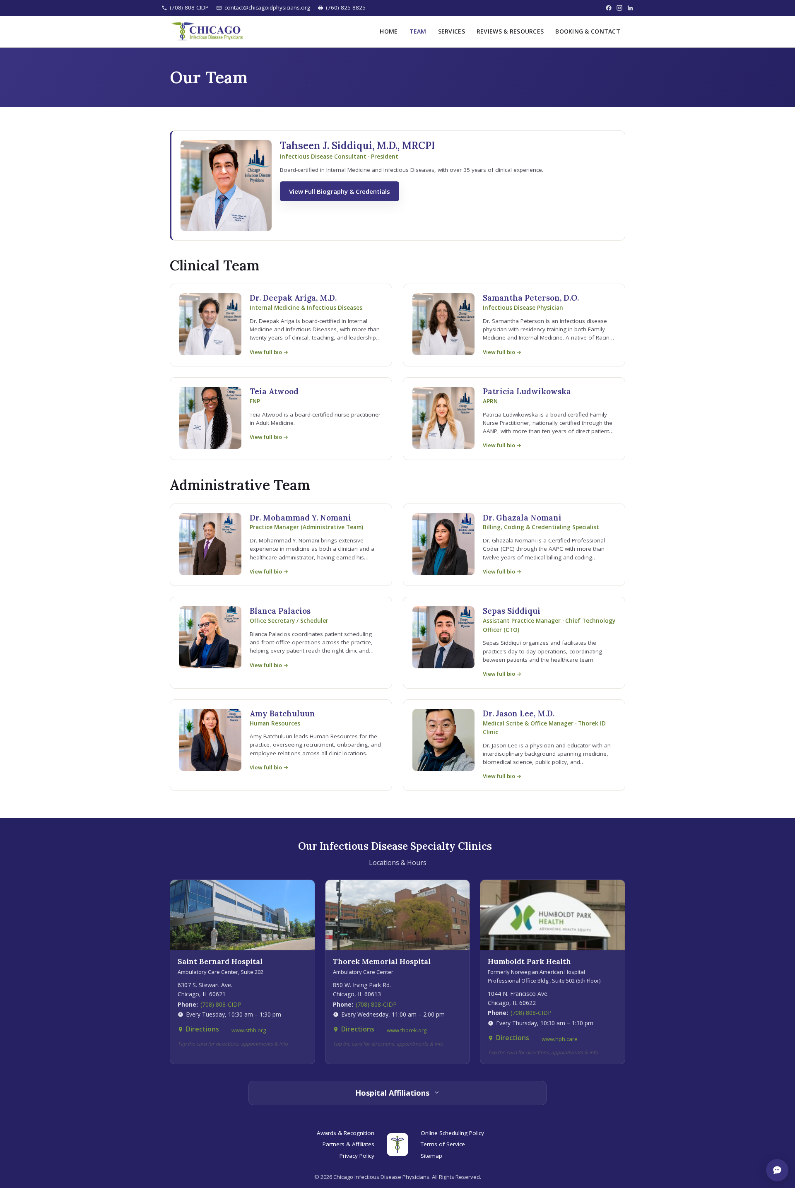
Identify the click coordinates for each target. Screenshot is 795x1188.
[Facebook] (608, 8)
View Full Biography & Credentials (339, 191)
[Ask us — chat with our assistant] (777, 1170)
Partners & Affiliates (348, 1144)
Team (418, 31)
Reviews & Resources (510, 31)
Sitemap (431, 1155)
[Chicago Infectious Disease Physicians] (207, 31)
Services (451, 31)
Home (389, 31)
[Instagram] (619, 8)
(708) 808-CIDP (189, 7)
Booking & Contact (587, 31)
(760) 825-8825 (346, 7)
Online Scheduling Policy (452, 1133)
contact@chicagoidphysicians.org (267, 7)
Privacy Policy (357, 1155)
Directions (202, 1029)
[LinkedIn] (630, 8)
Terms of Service (443, 1144)
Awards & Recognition (345, 1133)
